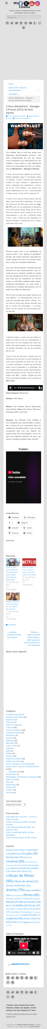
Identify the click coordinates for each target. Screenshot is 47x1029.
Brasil (27, 857)
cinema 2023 (31, 862)
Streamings (11, 784)
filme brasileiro (16, 895)
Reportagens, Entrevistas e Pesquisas (21, 777)
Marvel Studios (30, 901)
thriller (16, 922)
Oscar (34, 905)
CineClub (10, 722)
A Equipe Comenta (14, 714)
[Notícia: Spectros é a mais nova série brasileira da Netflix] (29, 562)
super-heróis (15, 915)
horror (21, 898)
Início (11, 84)
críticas (26, 871)
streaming (16, 912)
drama (15, 889)
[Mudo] (34, 953)
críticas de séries (25, 881)
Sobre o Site (11, 779)
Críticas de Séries (13, 732)
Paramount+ (11, 774)
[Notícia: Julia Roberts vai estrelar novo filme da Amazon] (13, 596)
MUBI (8, 751)
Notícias (9, 756)
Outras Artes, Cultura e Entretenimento (23, 88)
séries (28, 918)
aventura (17, 853)
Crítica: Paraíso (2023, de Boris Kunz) (21, 837)
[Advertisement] (23, 55)
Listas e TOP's (11, 745)
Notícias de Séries (13, 761)
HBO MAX (10, 743)
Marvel (12, 901)
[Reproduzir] (9, 953)
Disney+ (9, 738)
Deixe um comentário (22, 118)
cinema (15, 861)
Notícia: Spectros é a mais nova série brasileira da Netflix (29, 571)
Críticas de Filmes (13, 730)
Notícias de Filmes (13, 758)
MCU (10, 905)
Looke (8, 748)
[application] (23, 945)
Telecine (9, 787)
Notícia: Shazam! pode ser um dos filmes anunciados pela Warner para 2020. (12, 573)
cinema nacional (19, 868)
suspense (14, 918)
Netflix (8, 753)
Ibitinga (36, 899)
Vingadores (28, 922)
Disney (11, 885)
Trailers (9, 790)
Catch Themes (35, 1027)
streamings (28, 912)
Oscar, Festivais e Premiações (18, 764)
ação (31, 853)
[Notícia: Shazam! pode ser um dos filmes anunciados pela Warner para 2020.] (13, 562)
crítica (15, 871)
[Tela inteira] (38, 953)
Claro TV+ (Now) (12, 725)
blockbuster (14, 857)
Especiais (10, 740)
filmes (31, 895)
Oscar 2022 (11, 909)
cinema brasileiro (13, 865)
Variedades (14, 94)
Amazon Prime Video (14, 717)
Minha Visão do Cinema (26, 1025)
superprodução (31, 914)
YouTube (9, 792)
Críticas (9, 727)
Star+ (8, 782)
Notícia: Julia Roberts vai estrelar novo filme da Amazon (13, 605)
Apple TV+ (10, 719)
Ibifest (29, 899)
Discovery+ (10, 735)
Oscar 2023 (25, 909)
